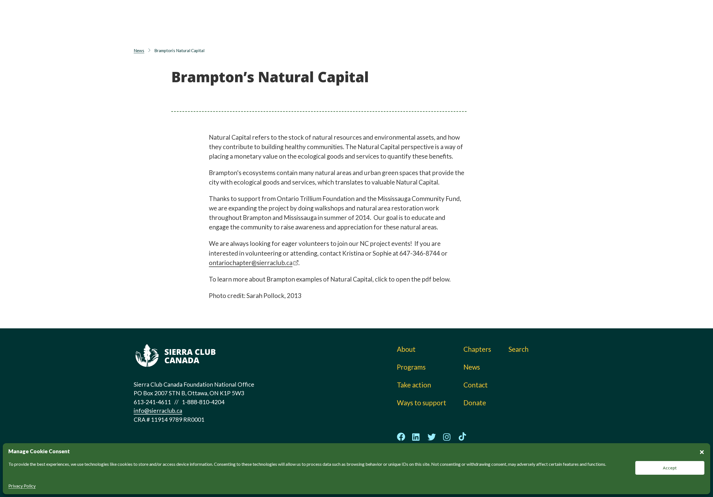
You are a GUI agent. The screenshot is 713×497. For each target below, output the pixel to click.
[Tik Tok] (462, 437)
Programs (345, 30)
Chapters (484, 18)
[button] (702, 451)
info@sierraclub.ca (158, 410)
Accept (670, 468)
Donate (545, 19)
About (339, 18)
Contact (475, 385)
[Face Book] (401, 437)
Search (519, 349)
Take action (407, 18)
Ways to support (414, 30)
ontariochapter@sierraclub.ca (250, 262)
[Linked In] (416, 437)
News (479, 30)
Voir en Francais (547, 33)
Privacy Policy (22, 485)
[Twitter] (432, 436)
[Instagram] (447, 437)
